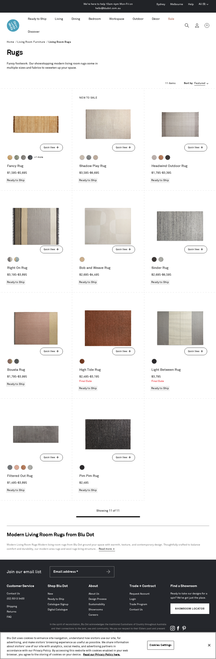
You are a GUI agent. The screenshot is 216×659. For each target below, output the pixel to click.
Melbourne (176, 4)
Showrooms (96, 609)
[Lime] (16, 157)
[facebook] (178, 629)
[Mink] (95, 157)
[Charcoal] (89, 157)
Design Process (98, 599)
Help (191, 4)
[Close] (209, 645)
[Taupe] (154, 157)
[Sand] (82, 157)
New (50, 594)
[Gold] (10, 157)
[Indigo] (30, 157)
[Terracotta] (82, 361)
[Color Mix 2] (10, 259)
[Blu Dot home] (13, 25)
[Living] (59, 19)
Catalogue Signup (58, 604)
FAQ (9, 617)
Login (133, 599)
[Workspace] (116, 19)
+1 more (38, 157)
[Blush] (16, 467)
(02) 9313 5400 (15, 599)
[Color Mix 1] (16, 259)
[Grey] (161, 259)
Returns (11, 612)
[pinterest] (183, 629)
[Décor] (156, 19)
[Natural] (82, 259)
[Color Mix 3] (10, 361)
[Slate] (154, 361)
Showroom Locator (190, 609)
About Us (94, 594)
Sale (171, 18)
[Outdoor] (138, 19)
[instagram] (172, 629)
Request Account (140, 594)
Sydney (161, 4)
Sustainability (97, 604)
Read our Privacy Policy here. (101, 654)
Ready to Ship (37, 18)
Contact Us (13, 593)
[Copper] (161, 157)
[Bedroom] (95, 19)
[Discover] (33, 32)
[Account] (197, 25)
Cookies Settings (160, 645)
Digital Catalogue (58, 609)
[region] (108, 645)
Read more (105, 549)
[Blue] (10, 467)
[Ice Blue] (23, 157)
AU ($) (204, 4)
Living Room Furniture (31, 42)
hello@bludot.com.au (108, 8)
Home (10, 42)
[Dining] (76, 19)
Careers (93, 615)
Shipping (12, 606)
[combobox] (196, 83)
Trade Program (138, 604)
